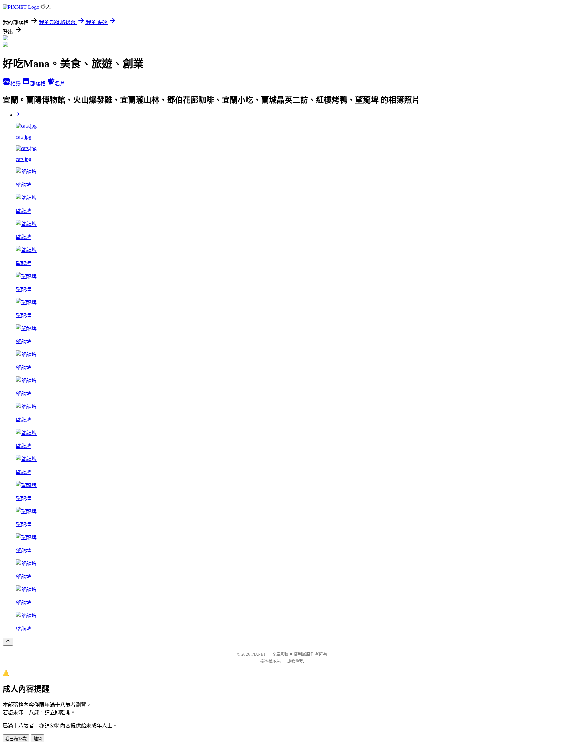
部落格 (38, 83)
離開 (37, 738)
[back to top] (8, 642)
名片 (60, 83)
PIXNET (258, 654)
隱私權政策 (270, 660)
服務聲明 (295, 660)
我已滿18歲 (16, 738)
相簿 (16, 83)
